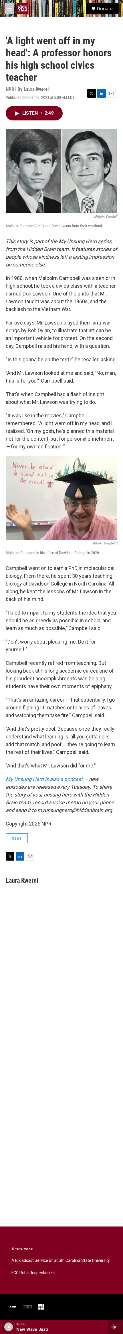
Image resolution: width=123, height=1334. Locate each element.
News (17, 838)
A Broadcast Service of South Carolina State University (60, 1260)
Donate (105, 8)
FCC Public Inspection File (34, 1273)
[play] (8, 1327)
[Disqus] (61, 1002)
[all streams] (115, 1327)
